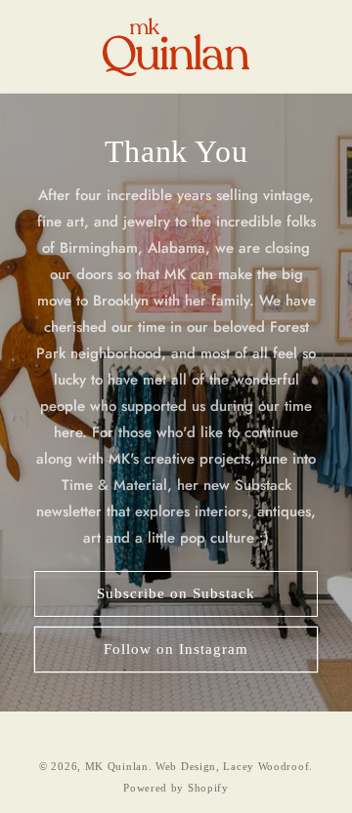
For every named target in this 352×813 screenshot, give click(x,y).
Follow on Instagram (176, 649)
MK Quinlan (117, 766)
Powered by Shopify (176, 787)
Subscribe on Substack (176, 593)
